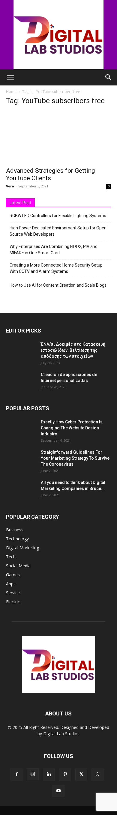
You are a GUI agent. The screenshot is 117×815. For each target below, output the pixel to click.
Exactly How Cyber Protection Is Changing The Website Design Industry (72, 427)
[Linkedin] (49, 775)
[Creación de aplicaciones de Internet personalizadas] (21, 382)
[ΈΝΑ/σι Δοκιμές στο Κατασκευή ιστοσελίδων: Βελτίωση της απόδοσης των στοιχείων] (21, 351)
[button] (10, 77)
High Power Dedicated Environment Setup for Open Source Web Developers (58, 231)
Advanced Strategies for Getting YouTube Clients (50, 174)
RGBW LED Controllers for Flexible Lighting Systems (58, 215)
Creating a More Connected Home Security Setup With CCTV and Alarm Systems (56, 268)
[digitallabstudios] (59, 34)
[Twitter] (81, 775)
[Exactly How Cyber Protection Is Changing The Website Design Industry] (21, 429)
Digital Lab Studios (61, 733)
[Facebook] (16, 775)
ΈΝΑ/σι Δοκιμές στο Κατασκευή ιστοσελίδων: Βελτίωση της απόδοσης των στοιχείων (73, 350)
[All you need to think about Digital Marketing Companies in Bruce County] (21, 489)
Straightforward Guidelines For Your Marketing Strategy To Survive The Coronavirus (75, 458)
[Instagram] (33, 774)
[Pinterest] (65, 775)
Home (11, 91)
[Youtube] (58, 791)
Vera (10, 186)
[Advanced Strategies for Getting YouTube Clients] (58, 137)
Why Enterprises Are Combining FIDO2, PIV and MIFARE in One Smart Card (54, 249)
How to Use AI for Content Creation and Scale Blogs (58, 285)
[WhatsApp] (98, 775)
